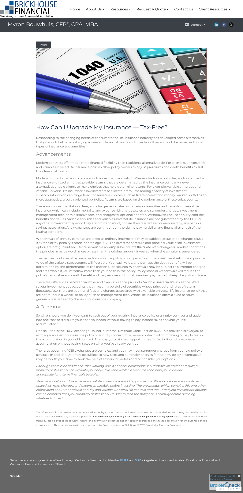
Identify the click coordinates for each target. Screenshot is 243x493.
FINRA (124, 460)
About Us (94, 9)
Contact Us (183, 9)
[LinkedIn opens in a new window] (216, 26)
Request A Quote (151, 9)
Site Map (16, 476)
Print (43, 44)
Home (75, 9)
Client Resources (213, 9)
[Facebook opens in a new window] (224, 26)
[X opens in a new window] (231, 26)
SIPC (138, 460)
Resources (119, 9)
